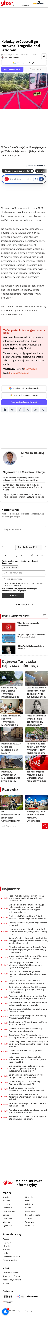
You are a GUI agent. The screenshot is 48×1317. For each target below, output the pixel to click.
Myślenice (7, 1225)
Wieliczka (29, 1225)
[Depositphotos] (32, 1296)
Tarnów (28, 1218)
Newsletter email (10, 1272)
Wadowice (29, 1222)
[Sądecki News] (20, 1296)
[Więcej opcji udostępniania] (43, 409)
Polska (5, 1253)
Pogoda (6, 1239)
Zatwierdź (13, 595)
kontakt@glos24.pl (19, 373)
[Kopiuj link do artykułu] (35, 409)
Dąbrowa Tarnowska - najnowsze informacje (20, 663)
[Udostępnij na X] (27, 409)
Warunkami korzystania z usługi (30, 583)
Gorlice (6, 1215)
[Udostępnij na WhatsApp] (20, 409)
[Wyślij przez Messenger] (12, 409)
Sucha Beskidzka (32, 1215)
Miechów (7, 1222)
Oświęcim (29, 1204)
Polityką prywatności (13, 585)
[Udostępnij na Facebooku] (4, 409)
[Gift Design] (8, 1302)
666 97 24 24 (30, 368)
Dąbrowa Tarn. (9, 1211)
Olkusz (28, 1200)
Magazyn (7, 1242)
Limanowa (7, 1218)
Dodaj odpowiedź (26, 547)
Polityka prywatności (12, 1279)
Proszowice (30, 1211)
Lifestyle (6, 1246)
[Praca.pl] (8, 1296)
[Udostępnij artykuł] (44, 56)
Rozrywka (10, 789)
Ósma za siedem (10, 1260)
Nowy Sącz (30, 1197)
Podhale (29, 1207)
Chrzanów (7, 1207)
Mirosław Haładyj (12, 57)
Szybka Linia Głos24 (11, 1256)
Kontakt (6, 1283)
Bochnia (6, 1200)
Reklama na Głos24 (11, 1276)
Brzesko (6, 1204)
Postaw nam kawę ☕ (12, 69)
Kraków (6, 1197)
